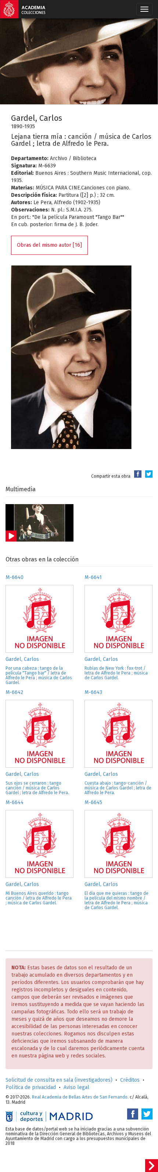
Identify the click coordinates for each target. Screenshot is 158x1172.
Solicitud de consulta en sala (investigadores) (59, 1080)
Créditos (130, 1080)
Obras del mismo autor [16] (49, 245)
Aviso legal (76, 1087)
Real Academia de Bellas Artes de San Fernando (80, 1097)
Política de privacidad (31, 1087)
